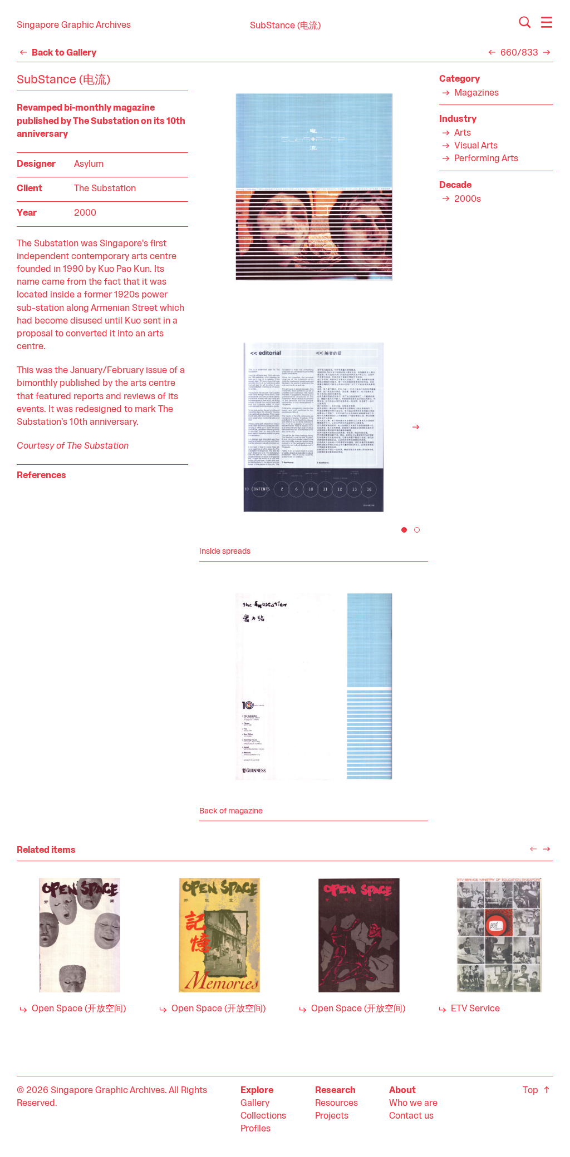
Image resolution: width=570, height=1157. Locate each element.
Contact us (411, 1116)
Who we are (413, 1104)
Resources (336, 1104)
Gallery (254, 1104)
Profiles (255, 1129)
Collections (263, 1116)
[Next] (415, 427)
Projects (331, 1116)
